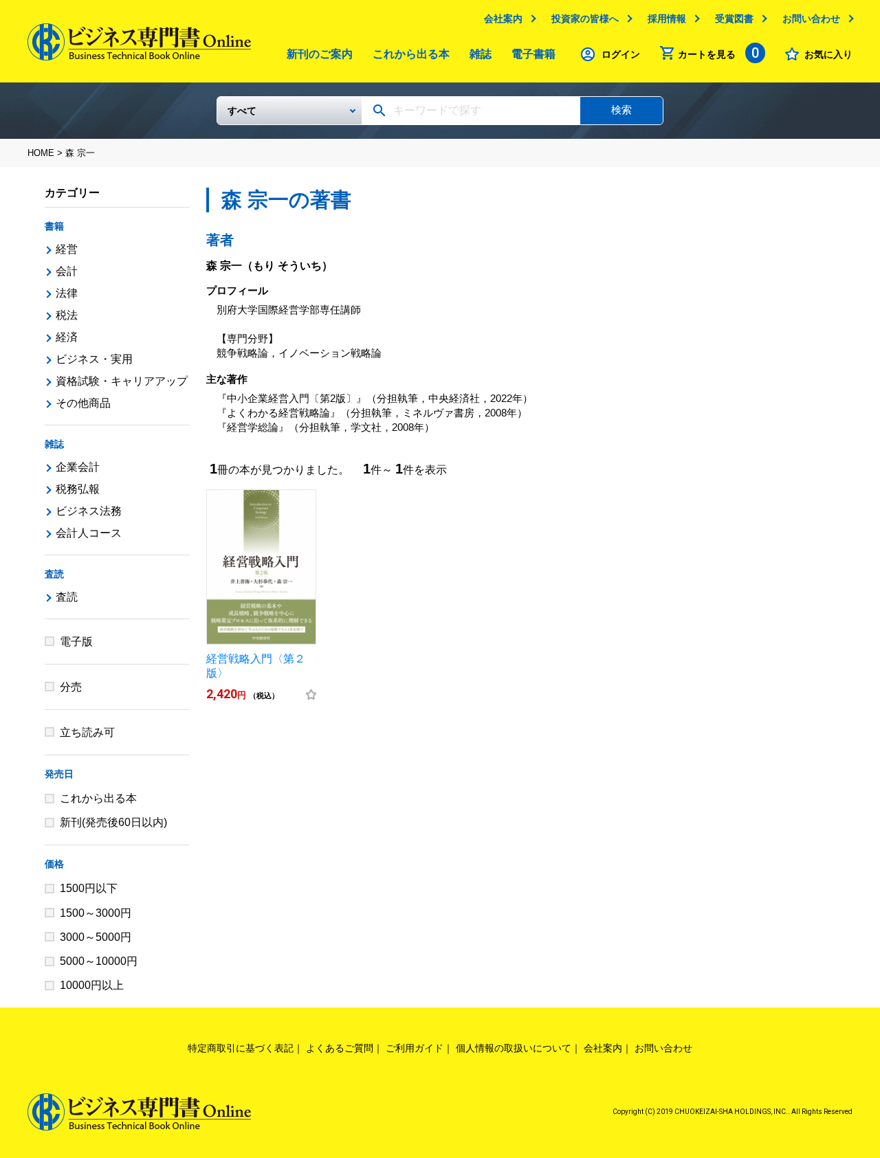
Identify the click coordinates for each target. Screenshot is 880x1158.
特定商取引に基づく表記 (241, 1048)
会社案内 (503, 18)
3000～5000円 (95, 937)
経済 (67, 337)
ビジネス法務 (89, 511)
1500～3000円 (95, 913)
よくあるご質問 (339, 1048)
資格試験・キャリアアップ (122, 381)
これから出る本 (411, 54)
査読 (54, 573)
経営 (67, 249)
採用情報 (667, 18)
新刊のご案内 (320, 54)
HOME (41, 153)
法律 (67, 293)
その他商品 (83, 403)
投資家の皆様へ (585, 18)
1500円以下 (89, 888)
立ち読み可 (87, 732)
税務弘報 (78, 489)
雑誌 (481, 54)
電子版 (76, 641)
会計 (67, 271)
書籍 (54, 226)
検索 (621, 109)
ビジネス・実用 (94, 359)
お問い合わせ (811, 18)
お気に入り (828, 54)
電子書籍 (534, 54)
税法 (67, 315)
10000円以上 (92, 985)
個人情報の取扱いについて (513, 1048)
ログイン (621, 54)
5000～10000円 (99, 961)
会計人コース (89, 533)
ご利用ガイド (414, 1048)
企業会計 (78, 467)
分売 (71, 687)
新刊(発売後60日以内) (113, 822)
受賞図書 (734, 18)
